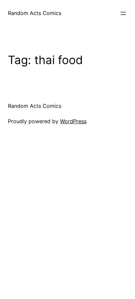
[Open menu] (123, 13)
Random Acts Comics (34, 13)
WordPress (73, 121)
